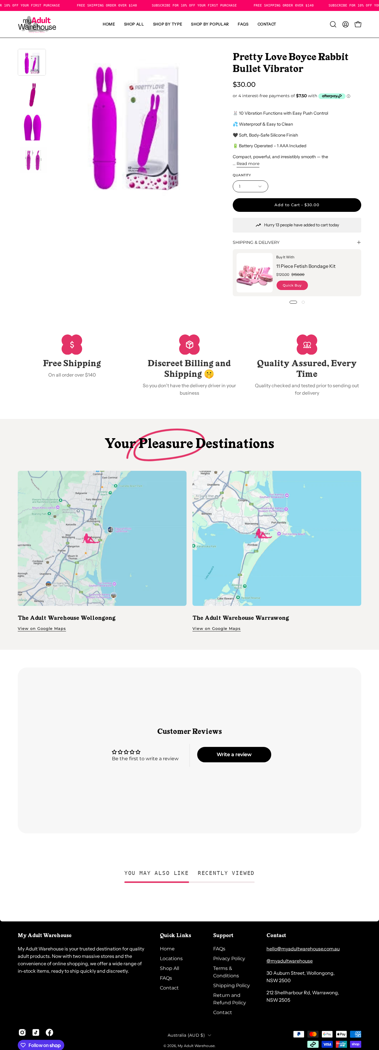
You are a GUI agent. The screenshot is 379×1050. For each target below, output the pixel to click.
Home (167, 949)
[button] (168, 24)
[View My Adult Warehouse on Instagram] (22, 1032)
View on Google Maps (42, 628)
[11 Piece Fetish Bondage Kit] (255, 272)
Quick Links (175, 935)
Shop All (169, 968)
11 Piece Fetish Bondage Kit (305, 266)
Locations (171, 958)
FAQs (166, 978)
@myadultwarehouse (289, 961)
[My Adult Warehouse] (37, 24)
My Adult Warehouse (196, 1045)
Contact (169, 988)
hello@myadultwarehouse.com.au (303, 949)
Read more (248, 163)
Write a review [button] (234, 754)
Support (223, 935)
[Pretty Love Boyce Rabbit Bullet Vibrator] (32, 62)
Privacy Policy (229, 958)
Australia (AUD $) (186, 1035)
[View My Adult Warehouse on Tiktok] (35, 1032)
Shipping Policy (231, 985)
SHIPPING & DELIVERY (256, 242)
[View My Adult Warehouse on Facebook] (49, 1032)
